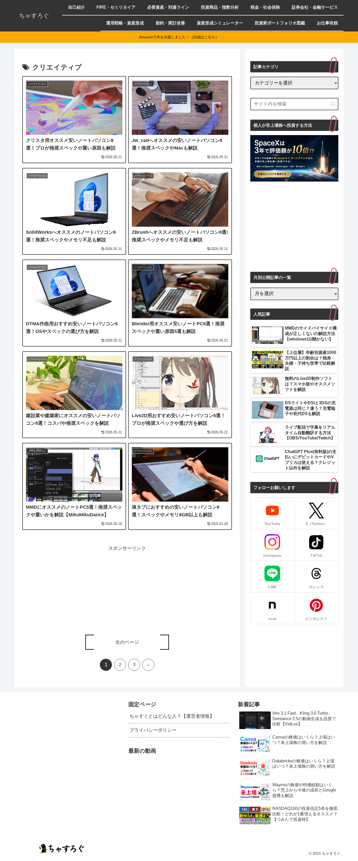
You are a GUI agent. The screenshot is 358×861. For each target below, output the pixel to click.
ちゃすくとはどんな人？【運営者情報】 (171, 716)
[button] (333, 104)
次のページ (127, 642)
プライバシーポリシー (153, 730)
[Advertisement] (127, 589)
